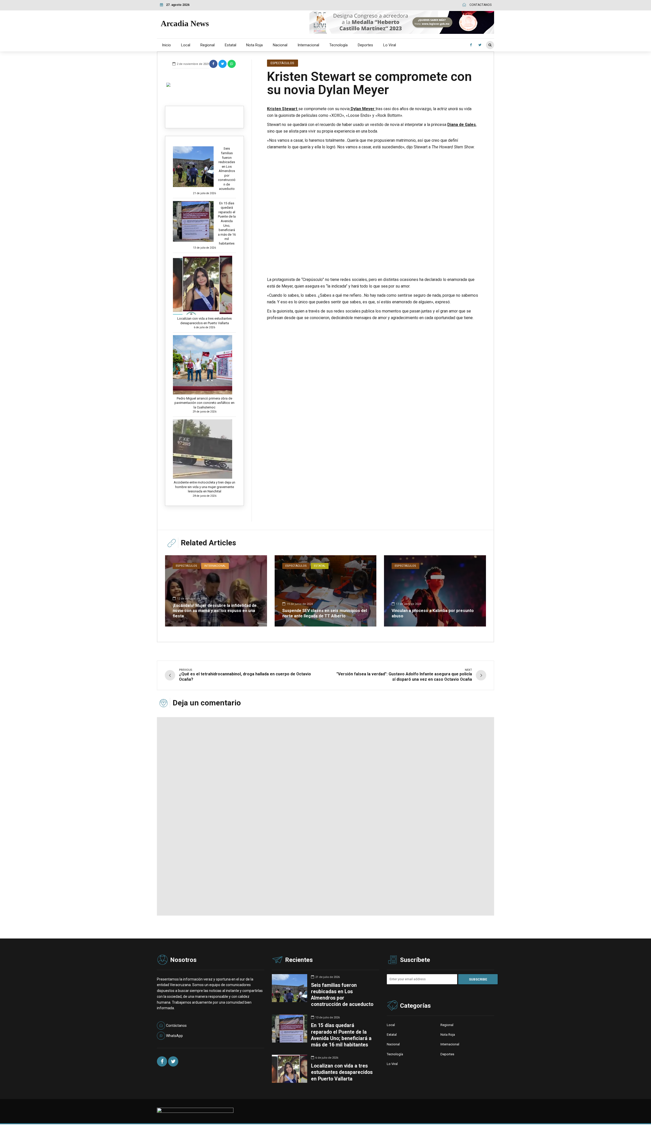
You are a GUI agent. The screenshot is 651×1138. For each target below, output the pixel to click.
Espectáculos (282, 63)
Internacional (308, 45)
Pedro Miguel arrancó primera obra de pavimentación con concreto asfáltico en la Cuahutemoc (204, 402)
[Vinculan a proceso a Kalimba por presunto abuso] (435, 591)
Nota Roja (254, 45)
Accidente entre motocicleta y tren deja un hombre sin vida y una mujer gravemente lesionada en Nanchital (204, 486)
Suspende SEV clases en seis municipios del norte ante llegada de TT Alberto (324, 613)
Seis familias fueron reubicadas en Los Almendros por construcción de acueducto (226, 169)
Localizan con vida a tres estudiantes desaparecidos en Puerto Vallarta (204, 321)
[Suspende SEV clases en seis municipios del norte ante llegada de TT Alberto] (325, 591)
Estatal (230, 45)
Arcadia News (185, 23)
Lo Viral (389, 45)
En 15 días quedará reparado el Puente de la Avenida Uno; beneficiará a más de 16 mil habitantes (227, 223)
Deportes (365, 45)
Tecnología (338, 45)
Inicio (166, 45)
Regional (207, 45)
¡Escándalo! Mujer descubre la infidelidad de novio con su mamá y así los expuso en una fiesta (215, 611)
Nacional (280, 45)
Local (185, 45)
